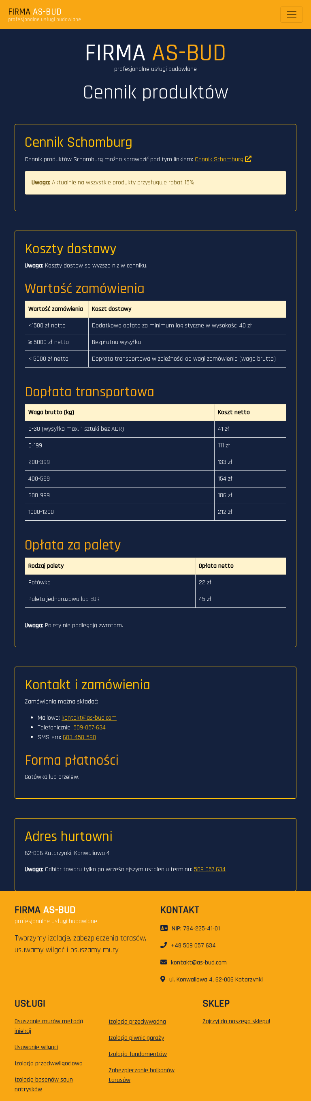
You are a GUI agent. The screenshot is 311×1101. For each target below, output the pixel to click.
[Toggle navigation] (291, 14)
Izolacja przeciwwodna (137, 1022)
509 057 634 (210, 869)
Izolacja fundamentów (138, 1054)
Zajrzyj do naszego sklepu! (236, 1021)
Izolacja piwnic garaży (136, 1038)
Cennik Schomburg (220, 159)
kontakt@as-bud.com (89, 718)
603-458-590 (79, 737)
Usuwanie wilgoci (36, 1047)
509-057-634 (89, 727)
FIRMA (35, 12)
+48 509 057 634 (193, 945)
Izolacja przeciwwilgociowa (49, 1063)
